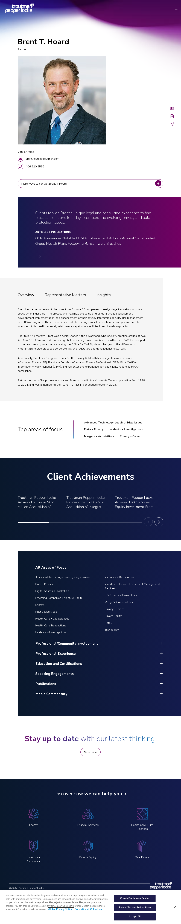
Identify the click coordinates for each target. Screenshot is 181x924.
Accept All (135, 916)
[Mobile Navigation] (174, 8)
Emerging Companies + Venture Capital (59, 598)
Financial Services (46, 612)
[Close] (175, 907)
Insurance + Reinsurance (119, 577)
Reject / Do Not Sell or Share (135, 907)
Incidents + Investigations (126, 429)
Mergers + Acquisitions (99, 436)
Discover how (88, 793)
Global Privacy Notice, (61, 909)
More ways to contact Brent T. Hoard (44, 183)
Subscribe (90, 752)
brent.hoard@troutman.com (42, 159)
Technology (112, 630)
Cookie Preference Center (134, 898)
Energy (39, 605)
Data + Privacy (93, 429)
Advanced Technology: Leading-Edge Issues (113, 423)
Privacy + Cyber (130, 436)
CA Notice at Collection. (88, 909)
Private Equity (113, 616)
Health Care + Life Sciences (52, 619)
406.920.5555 (35, 166)
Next (158, 521)
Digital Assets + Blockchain (52, 591)
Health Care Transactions (50, 625)
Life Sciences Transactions (121, 595)
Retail (108, 623)
